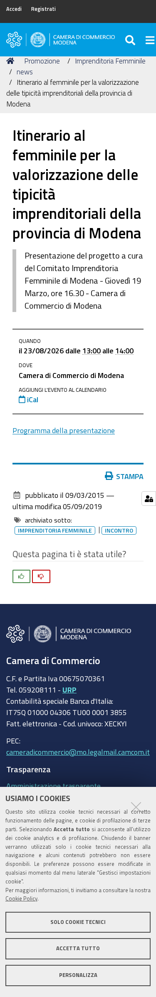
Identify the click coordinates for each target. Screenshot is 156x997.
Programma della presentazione (63, 430)
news (25, 71)
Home (11, 61)
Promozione (42, 60)
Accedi (14, 9)
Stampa (130, 476)
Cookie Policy (21, 898)
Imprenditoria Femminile (110, 60)
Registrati (43, 9)
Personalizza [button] (78, 975)
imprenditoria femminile (55, 530)
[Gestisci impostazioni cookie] (148, 498)
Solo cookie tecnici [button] (78, 922)
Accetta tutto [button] (78, 948)
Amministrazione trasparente (53, 785)
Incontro (119, 530)
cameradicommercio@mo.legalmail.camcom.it (78, 752)
